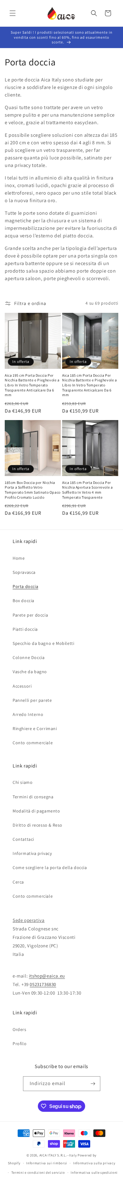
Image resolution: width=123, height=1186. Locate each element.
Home (19, 558)
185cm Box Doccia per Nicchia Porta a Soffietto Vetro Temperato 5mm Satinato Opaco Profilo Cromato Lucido (33, 490)
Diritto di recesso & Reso (37, 825)
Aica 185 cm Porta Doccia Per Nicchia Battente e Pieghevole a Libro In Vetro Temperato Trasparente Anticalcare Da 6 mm (89, 385)
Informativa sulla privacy (94, 1163)
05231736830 (43, 984)
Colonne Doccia (28, 657)
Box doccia (23, 600)
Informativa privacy (32, 853)
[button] (13, 13)
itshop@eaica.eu (47, 976)
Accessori (22, 686)
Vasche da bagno (30, 671)
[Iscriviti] (93, 1083)
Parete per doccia (30, 615)
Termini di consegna (33, 797)
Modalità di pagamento (36, 811)
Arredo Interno (28, 714)
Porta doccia (25, 586)
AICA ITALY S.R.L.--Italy (58, 1155)
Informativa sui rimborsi (46, 1163)
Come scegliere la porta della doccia (50, 867)
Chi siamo (22, 782)
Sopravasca (24, 572)
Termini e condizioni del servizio (38, 1172)
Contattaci (23, 839)
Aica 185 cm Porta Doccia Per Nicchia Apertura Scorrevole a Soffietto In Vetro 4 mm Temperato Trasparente (87, 490)
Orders (19, 1029)
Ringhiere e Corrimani (35, 728)
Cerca (18, 882)
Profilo (19, 1043)
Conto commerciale (33, 742)
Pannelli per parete (32, 700)
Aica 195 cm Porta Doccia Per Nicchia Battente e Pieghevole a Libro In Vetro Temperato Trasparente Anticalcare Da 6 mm (32, 385)
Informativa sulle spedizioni (94, 1172)
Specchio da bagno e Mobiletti (43, 643)
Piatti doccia (25, 629)
